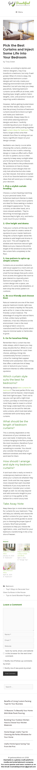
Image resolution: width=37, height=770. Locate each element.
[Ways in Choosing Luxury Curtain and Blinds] (23, 547)
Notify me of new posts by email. (18, 668)
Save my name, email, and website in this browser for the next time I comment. (19, 653)
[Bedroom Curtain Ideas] (9, 547)
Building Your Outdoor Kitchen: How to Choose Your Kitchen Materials (16, 722)
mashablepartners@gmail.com (23, 767)
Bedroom (9, 586)
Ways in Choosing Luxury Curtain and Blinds (23, 554)
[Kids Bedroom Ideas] (9, 566)
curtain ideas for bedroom (17, 130)
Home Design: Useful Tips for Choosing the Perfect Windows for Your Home (17, 734)
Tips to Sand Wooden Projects (18, 595)
